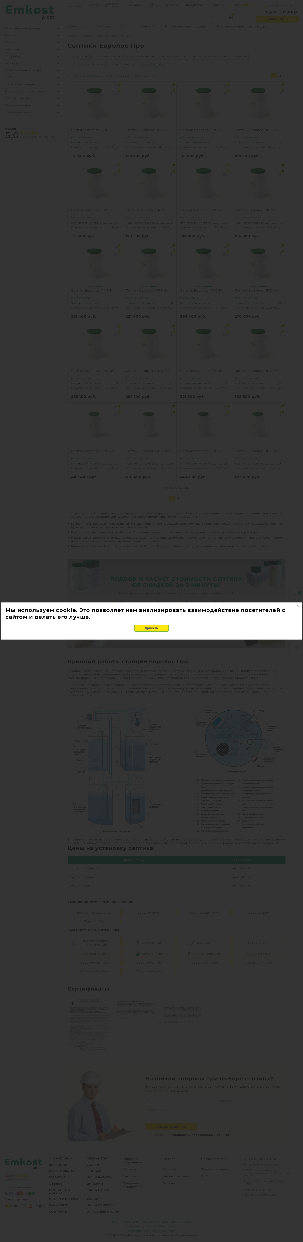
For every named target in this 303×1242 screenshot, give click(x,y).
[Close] (298, 606)
